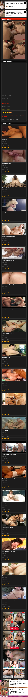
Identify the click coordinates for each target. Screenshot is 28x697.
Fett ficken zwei (6, 357)
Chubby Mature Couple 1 (8, 309)
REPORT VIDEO (6, 109)
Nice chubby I (5, 381)
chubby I (4, 139)
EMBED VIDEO (5, 103)
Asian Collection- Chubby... (9, 600)
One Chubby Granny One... (9, 575)
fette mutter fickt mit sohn (8, 551)
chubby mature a (6, 212)
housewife (13, 115)
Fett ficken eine (6, 406)
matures (4, 116)
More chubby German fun (8, 284)
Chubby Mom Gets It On (8, 333)
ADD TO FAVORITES (7, 101)
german (18, 115)
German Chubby (6, 187)
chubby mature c (6, 163)
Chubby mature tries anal (8, 260)
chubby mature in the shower (9, 503)
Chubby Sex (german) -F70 (9, 478)
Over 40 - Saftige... (6, 430)
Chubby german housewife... (9, 454)
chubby (23, 115)
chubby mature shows (7, 527)
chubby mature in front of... (9, 236)
